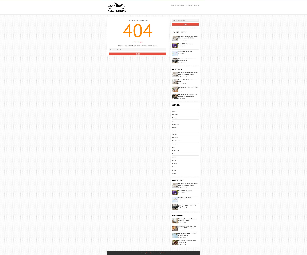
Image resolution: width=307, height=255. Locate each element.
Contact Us (196, 5)
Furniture (174, 127)
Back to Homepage (138, 42)
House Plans (175, 144)
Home (172, 5)
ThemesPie (148, 253)
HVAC (173, 147)
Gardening (174, 134)
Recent (183, 32)
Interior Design (175, 150)
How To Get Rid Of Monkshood (185, 44)
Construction (175, 114)
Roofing (174, 170)
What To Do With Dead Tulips (185, 51)
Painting (174, 160)
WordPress (163, 253)
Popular (176, 32)
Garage (174, 131)
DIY (173, 121)
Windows (174, 173)
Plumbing (174, 163)
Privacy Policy (189, 5)
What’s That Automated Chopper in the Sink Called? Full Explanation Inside (187, 227)
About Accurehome (179, 5)
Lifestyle (174, 157)
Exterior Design (175, 124)
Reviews (174, 167)
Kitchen (174, 154)
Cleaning (174, 111)
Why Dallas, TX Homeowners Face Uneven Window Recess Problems (187, 219)
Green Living (175, 137)
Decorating (174, 118)
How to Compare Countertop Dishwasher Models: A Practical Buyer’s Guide (187, 95)
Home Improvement (176, 140)
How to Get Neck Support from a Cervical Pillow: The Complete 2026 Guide (187, 37)
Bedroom (174, 108)
